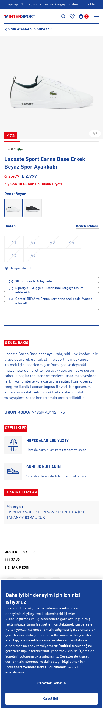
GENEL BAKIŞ (16, 343)
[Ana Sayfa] (19, 16)
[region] (51, 644)
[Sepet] (81, 16)
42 (33, 242)
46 (33, 255)
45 (14, 255)
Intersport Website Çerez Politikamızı (36, 667)
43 (52, 242)
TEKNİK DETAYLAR (21, 492)
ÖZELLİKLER (16, 428)
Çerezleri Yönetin (51, 683)
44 (71, 242)
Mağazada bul (21, 268)
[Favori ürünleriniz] (72, 16)
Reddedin (66, 646)
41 (14, 242)
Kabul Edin (51, 699)
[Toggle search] (63, 16)
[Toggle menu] (96, 16)
